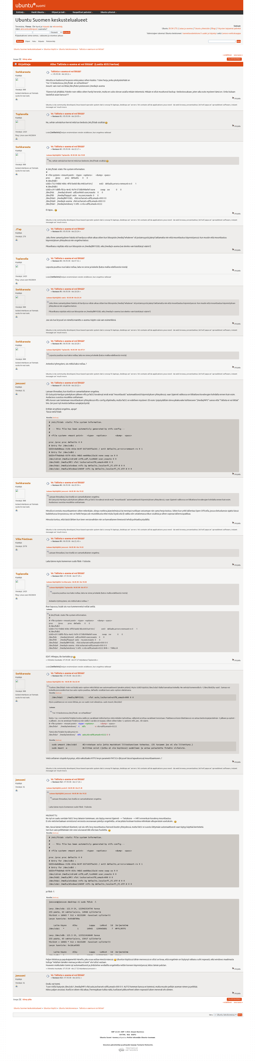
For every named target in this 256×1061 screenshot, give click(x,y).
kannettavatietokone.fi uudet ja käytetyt (200, 33)
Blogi (213, 29)
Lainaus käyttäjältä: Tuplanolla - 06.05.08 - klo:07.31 (65, 350)
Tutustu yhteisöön (202, 29)
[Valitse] (55, 417)
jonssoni (20, 383)
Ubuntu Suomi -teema (109, 1037)
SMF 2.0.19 (115, 1032)
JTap (18, 229)
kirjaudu (46, 27)
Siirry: (211, 1015)
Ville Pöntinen (24, 539)
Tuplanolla (22, 114)
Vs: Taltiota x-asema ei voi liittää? (68, 113)
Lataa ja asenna (186, 29)
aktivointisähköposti (28, 29)
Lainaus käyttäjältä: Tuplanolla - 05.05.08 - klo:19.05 (65, 155)
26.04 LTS (173, 29)
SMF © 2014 (125, 1032)
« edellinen (227, 55)
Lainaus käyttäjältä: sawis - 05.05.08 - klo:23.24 (63, 298)
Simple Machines (137, 1032)
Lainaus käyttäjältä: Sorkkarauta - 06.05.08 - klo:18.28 (66, 582)
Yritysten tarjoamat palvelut (229, 29)
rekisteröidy (57, 27)
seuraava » (238, 55)
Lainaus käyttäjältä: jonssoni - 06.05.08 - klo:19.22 (64, 491)
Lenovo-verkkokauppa (231, 33)
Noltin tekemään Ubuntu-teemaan (141, 1037)
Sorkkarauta (23, 71)
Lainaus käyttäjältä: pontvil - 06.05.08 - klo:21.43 (64, 788)
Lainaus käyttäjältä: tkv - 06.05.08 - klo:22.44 (62, 682)
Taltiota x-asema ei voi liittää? (66, 71)
